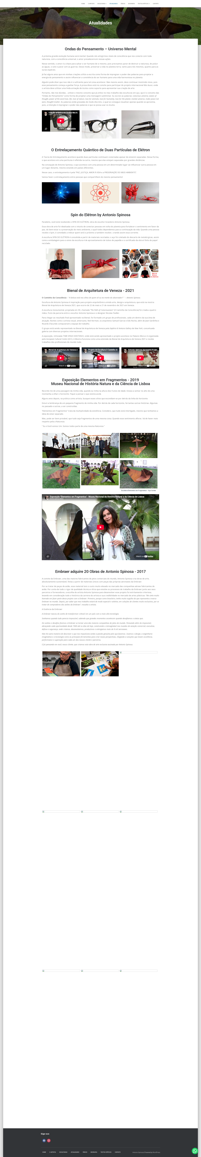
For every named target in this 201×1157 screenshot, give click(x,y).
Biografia (131, 3)
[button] (195, 1151)
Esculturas (101, 3)
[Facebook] (44, 1140)
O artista (91, 3)
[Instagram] (49, 1140)
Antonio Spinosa (138, 1152)
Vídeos (123, 3)
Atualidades (114, 3)
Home (83, 3)
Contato (156, 3)
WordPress (156, 1152)
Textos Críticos (143, 3)
